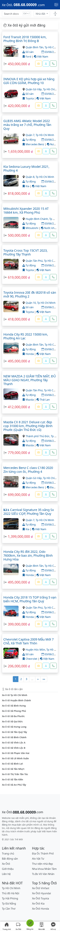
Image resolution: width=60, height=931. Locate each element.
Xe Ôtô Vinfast (40, 888)
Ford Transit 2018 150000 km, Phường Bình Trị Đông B (25, 39)
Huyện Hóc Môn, (36, 649)
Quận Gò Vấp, (34, 89)
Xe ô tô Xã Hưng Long (14, 726)
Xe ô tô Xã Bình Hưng (14, 705)
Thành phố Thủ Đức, (38, 436)
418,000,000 (17, 319)
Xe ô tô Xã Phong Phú (14, 710)
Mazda (29, 399)
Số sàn (29, 52)
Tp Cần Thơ (8, 908)
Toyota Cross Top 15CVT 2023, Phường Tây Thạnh (25, 252)
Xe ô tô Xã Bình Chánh (14, 737)
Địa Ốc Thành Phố (43, 853)
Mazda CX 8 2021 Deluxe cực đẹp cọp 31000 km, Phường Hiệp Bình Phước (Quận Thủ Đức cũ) (27, 426)
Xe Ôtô (18, 929)
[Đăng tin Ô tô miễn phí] (30, 923)
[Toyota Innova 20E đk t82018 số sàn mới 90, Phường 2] (11, 306)
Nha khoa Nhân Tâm (44, 869)
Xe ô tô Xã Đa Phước (13, 716)
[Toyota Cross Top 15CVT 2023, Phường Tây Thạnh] (11, 264)
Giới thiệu (8, 869)
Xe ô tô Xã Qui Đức (12, 721)
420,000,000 (17, 105)
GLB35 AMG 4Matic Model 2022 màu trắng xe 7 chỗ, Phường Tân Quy (27, 125)
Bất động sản (10, 858)
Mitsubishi (31, 228)
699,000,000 (17, 494)
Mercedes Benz (34, 144)
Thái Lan (44, 399)
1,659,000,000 (19, 151)
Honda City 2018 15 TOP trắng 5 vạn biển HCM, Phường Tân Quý (29, 599)
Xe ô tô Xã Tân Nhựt (13, 768)
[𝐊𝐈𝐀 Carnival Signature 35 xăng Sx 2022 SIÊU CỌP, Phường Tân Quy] (11, 523)
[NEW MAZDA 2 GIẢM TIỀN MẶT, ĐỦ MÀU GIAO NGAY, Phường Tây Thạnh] (11, 394)
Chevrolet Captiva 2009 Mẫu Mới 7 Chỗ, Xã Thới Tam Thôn (28, 641)
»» (44, 679)
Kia (27, 186)
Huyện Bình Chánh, (37, 219)
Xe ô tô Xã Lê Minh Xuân (15, 758)
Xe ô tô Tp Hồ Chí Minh (14, 695)
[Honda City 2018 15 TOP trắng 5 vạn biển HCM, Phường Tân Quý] (11, 611)
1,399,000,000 (19, 536)
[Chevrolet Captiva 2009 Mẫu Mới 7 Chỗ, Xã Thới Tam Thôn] (11, 653)
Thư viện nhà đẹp (42, 863)
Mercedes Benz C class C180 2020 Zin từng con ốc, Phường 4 (28, 470)
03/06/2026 (51, 52)
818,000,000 (17, 193)
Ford (28, 56)
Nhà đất (41, 13)
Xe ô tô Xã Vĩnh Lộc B (13, 747)
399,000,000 (17, 624)
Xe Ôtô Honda (40, 908)
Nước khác (50, 228)
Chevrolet (31, 659)
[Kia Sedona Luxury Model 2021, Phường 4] (11, 180)
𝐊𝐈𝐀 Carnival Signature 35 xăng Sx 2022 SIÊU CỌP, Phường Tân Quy (28, 512)
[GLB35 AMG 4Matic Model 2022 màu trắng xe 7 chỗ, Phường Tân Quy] (11, 138)
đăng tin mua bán (11, 824)
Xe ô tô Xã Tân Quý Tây (14, 732)
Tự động (30, 139)
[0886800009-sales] (46, 64)
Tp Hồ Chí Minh (45, 135)
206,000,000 (17, 666)
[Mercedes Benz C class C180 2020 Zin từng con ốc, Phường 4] (11, 481)
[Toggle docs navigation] (55, 14)
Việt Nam (42, 56)
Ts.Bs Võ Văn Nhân (43, 874)
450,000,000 (17, 64)
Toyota (29, 98)
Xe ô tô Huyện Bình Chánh (16, 700)
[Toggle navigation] (56, 5)
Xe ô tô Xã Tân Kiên (12, 779)
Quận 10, (31, 303)
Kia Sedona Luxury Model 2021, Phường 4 (26, 168)
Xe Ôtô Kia (38, 903)
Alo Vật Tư (38, 858)
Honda (29, 354)
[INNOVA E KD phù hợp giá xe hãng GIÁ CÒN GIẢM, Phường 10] (11, 93)
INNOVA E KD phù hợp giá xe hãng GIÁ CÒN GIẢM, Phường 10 (28, 81)
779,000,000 (17, 452)
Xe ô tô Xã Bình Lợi (12, 763)
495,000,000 (17, 361)
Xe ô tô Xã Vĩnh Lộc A (13, 742)
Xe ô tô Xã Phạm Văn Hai (15, 753)
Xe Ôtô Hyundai (41, 893)
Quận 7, (31, 135)
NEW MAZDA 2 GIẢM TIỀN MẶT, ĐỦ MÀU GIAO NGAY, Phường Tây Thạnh (29, 380)
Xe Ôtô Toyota (40, 898)
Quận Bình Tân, (35, 47)
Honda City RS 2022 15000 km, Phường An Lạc (25, 336)
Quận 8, (31, 177)
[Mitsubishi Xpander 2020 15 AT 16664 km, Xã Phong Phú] (11, 222)
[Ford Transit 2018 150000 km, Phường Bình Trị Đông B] (11, 51)
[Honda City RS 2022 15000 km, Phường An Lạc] (11, 348)
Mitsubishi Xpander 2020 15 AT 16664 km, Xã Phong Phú (26, 210)
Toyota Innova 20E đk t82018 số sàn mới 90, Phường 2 (29, 294)
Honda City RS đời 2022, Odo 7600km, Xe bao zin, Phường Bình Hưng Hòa (28, 555)
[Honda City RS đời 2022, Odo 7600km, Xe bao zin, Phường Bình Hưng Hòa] (11, 569)
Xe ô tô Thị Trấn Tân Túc (15, 774)
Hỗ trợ (53, 929)
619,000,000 (17, 277)
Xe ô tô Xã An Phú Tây (14, 784)
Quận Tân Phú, (35, 261)
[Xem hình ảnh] (38, 64)
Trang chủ (7, 929)
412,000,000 (17, 407)
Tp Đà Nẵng (9, 903)
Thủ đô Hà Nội (10, 893)
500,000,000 (17, 235)
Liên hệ (6, 874)
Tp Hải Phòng (10, 898)
